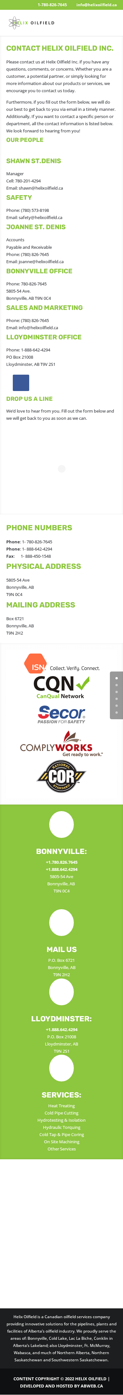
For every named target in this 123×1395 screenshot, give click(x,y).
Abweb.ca (92, 1386)
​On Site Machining (61, 1142)
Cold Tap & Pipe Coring (61, 1134)
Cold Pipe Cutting (61, 1113)
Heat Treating (61, 1106)
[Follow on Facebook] (21, 383)
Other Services (62, 1149)
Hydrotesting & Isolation (61, 1120)
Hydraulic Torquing (61, 1127)
